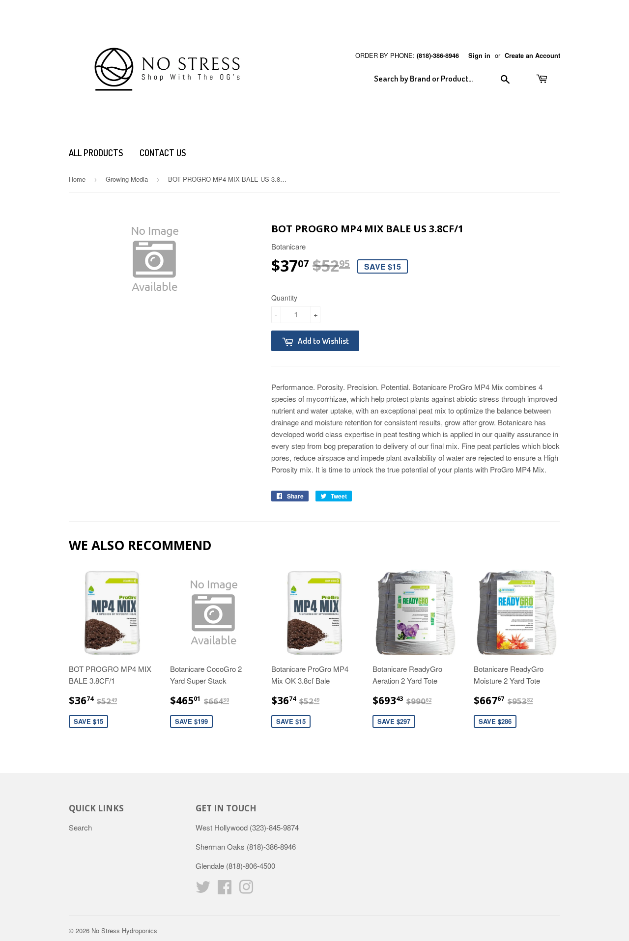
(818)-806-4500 (250, 865)
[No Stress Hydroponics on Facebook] (224, 890)
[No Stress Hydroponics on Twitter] (203, 890)
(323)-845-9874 (274, 827)
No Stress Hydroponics (124, 930)
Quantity (284, 298)
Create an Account (532, 55)
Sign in (479, 55)
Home (77, 179)
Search (80, 827)
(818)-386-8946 (438, 55)
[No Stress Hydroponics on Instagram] (246, 890)
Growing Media (127, 179)
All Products (96, 152)
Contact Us (163, 152)
